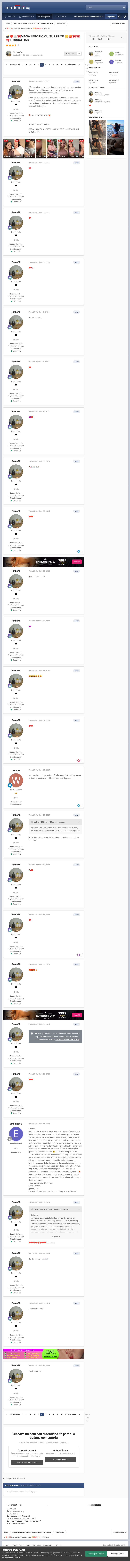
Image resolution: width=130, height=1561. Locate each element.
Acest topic (114, 8)
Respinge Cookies (117, 1554)
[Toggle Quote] (32, 822)
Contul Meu (11, 1508)
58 (17, 798)
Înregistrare (111, 17)
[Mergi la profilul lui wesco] (16, 780)
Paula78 (18, 52)
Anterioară (15, 65)
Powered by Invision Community (114, 1545)
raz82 (117, 52)
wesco (16, 770)
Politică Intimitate (18, 1545)
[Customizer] (119, 16)
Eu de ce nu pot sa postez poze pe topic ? (24, 1521)
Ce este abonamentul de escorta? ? (21, 1518)
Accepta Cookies (97, 1554)
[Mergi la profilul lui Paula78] (8, 53)
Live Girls (11, 17)
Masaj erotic (38, 55)
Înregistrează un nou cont (27, 1462)
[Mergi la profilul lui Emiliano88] (16, 1134)
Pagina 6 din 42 (87, 68)
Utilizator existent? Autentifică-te (88, 17)
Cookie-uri (57, 1545)
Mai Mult (61, 17)
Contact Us (31, 1545)
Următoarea (70, 65)
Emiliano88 (57, 1209)
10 (57, 65)
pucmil (98, 60)
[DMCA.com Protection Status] (94, 1505)
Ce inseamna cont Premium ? (18, 1516)
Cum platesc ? (12, 1513)
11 (62, 65)
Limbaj (6, 1545)
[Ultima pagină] (79, 65)
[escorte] (43, 562)
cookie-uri (14, 1553)
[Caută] (124, 7)
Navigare (45, 17)
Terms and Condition (44, 1545)
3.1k (17, 109)
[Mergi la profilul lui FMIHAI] (111, 62)
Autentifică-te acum (60, 1460)
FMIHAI (118, 60)
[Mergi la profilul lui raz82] (111, 54)
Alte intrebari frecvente (16, 1523)
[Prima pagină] (6, 65)
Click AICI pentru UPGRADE (67, 1039)
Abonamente (27, 17)
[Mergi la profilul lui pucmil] (91, 62)
